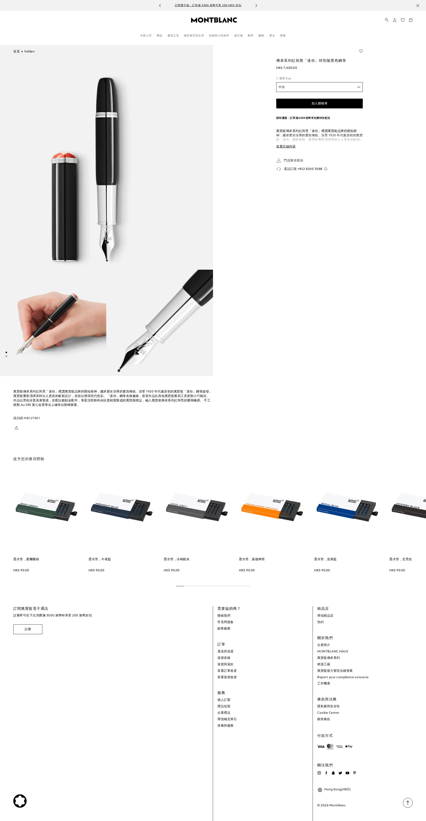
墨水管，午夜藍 (100, 559)
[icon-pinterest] (354, 773)
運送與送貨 (225, 651)
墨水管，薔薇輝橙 (252, 559)
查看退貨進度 (227, 677)
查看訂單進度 (227, 670)
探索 (283, 35)
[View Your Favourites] (403, 21)
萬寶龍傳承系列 (328, 658)
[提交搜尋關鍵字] (386, 20)
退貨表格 (223, 658)
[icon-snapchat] (333, 773)
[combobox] (319, 87)
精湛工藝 (323, 664)
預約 (320, 622)
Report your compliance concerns (343, 677)
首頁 (16, 51)
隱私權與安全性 (328, 706)
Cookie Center (328, 712)
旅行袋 (238, 35)
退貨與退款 (225, 664)
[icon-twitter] (340, 773)
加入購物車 (320, 103)
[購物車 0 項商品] (411, 21)
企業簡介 (323, 645)
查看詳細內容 (286, 146)
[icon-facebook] (326, 773)
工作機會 (323, 683)
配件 (251, 35)
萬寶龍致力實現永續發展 (335, 670)
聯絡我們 (223, 615)
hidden (29, 51)
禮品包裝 (223, 706)
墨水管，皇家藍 (325, 559)
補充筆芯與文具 (194, 35)
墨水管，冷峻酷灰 (176, 559)
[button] (395, 20)
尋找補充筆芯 (227, 719)
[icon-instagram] (319, 773)
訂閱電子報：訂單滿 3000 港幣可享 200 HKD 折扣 (208, 5)
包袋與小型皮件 (219, 35)
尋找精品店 (325, 615)
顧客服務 (223, 628)
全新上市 (146, 35)
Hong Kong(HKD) (337, 789)
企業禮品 (223, 712)
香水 (272, 35)
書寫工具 (173, 35)
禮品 (159, 35)
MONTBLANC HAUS (332, 651)
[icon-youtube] (347, 773)
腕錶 (261, 35)
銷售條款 (323, 719)
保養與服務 (225, 725)
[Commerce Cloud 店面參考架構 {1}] (214, 19)
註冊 (28, 629)
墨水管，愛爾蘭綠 (26, 559)
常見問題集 (225, 622)
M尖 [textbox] (282, 87)
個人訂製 (223, 699)
